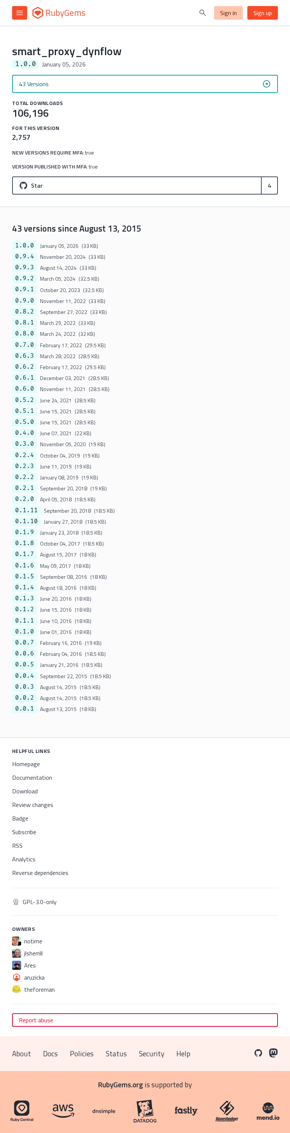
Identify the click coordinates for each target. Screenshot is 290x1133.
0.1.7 (24, 554)
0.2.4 (24, 455)
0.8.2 (24, 311)
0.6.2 (24, 367)
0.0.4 (24, 676)
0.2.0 (24, 499)
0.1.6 (24, 565)
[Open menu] (19, 13)
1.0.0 (24, 245)
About (21, 1053)
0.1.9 (24, 532)
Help (183, 1053)
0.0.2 (24, 698)
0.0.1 (24, 709)
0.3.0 (24, 444)
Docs (50, 1053)
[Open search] (203, 13)
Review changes (32, 804)
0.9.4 (24, 256)
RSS (17, 845)
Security (151, 1053)
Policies (82, 1053)
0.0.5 (24, 664)
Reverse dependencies (40, 872)
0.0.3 (24, 687)
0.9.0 (24, 301)
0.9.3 (24, 267)
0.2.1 (24, 488)
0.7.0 (24, 345)
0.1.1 (24, 620)
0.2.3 (24, 466)
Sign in (228, 12)
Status (116, 1053)
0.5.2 (24, 400)
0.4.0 (24, 433)
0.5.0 (24, 422)
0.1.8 (24, 543)
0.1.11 (26, 510)
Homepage (26, 763)
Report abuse (36, 1020)
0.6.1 (24, 378)
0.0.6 (24, 653)
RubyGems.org (120, 1084)
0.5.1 (24, 411)
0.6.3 (24, 356)
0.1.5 (24, 576)
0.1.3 (24, 598)
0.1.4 (24, 587)
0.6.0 (24, 389)
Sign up (262, 12)
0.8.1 (24, 322)
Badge (20, 818)
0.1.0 (24, 631)
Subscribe (24, 831)
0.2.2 (24, 477)
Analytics (23, 859)
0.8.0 (24, 333)
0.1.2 (24, 609)
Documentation (32, 777)
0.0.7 (24, 642)
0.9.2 (24, 278)
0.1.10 (26, 521)
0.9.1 (24, 289)
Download (25, 791)
